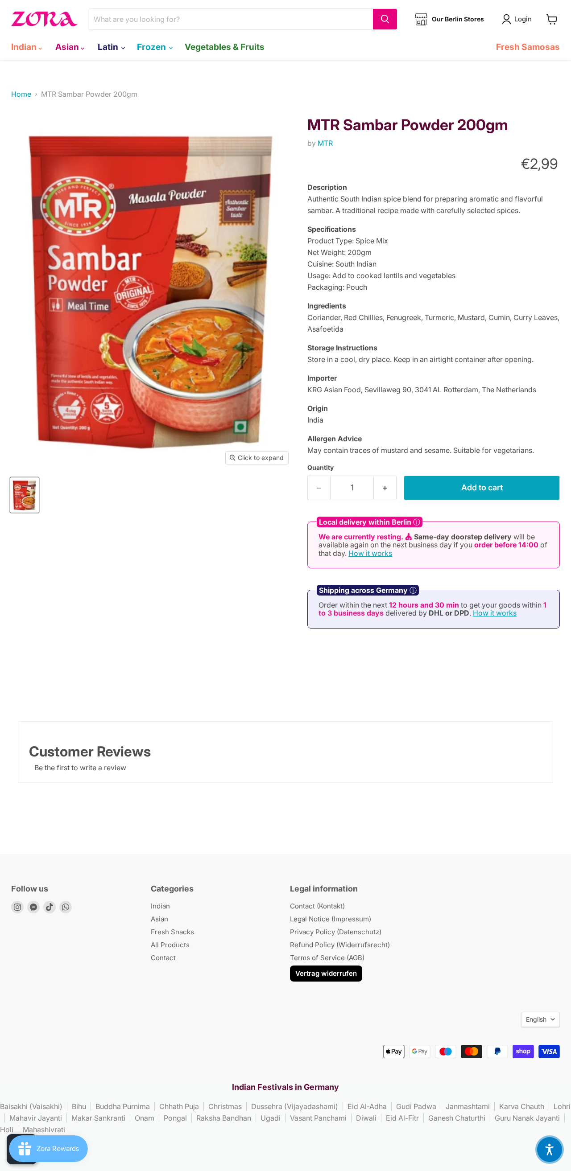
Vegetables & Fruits (225, 46)
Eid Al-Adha (367, 1106)
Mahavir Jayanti (35, 1117)
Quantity (320, 467)
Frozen (152, 46)
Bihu (79, 1106)
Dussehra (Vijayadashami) (294, 1106)
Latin (109, 46)
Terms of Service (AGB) (327, 957)
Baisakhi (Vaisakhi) (31, 1106)
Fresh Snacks (172, 932)
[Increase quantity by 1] (385, 488)
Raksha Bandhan (223, 1117)
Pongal (175, 1117)
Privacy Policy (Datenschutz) (335, 932)
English (536, 1019)
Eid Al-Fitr (402, 1117)
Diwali (366, 1117)
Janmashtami (468, 1106)
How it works (370, 553)
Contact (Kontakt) (317, 906)
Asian (68, 46)
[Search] (385, 19)
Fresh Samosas (528, 46)
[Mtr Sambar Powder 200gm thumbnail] (24, 495)
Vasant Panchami (318, 1117)
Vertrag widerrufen (326, 973)
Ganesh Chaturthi (456, 1117)
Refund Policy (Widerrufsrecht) (340, 945)
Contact (163, 957)
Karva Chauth (521, 1106)
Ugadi (271, 1117)
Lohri (562, 1106)
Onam (144, 1117)
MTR (325, 143)
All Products (170, 945)
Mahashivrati (44, 1129)
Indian (24, 46)
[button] (549, 1149)
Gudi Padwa (416, 1106)
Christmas (225, 1106)
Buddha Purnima (122, 1106)
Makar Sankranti (98, 1117)
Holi (6, 1129)
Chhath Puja (179, 1106)
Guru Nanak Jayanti (527, 1117)
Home (21, 94)
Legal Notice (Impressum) (330, 919)
